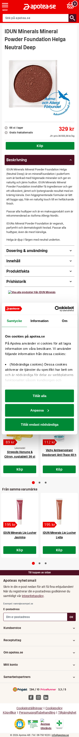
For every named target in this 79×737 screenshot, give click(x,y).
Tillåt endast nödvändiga (39, 424)
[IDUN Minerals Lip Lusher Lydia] (59, 511)
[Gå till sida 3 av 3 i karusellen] (45, 482)
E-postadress (11, 609)
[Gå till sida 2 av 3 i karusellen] (39, 482)
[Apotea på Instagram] (39, 697)
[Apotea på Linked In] (47, 697)
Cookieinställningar (29, 708)
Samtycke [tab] (14, 321)
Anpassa (37, 410)
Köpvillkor (9, 712)
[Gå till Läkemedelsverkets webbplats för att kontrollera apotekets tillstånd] (32, 724)
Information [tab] (39, 321)
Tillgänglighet (67, 712)
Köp (40, 146)
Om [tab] (64, 321)
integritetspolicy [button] (33, 596)
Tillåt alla (39, 396)
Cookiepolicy (54, 708)
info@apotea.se (60, 735)
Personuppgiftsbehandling (37, 712)
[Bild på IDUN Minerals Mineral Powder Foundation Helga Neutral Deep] (39, 84)
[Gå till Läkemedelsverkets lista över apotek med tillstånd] (59, 724)
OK (71, 617)
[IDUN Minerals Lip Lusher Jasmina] (19, 511)
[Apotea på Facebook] (32, 697)
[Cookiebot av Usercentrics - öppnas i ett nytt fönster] (56, 309)
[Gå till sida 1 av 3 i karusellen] (33, 482)
